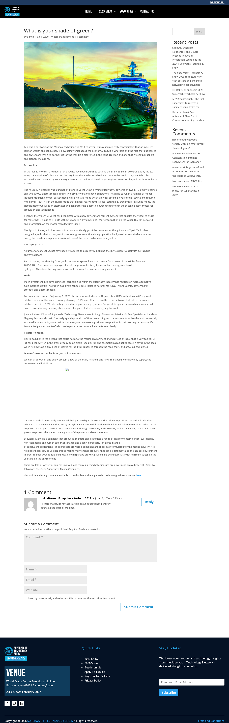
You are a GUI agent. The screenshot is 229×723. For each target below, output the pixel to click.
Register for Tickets (97, 676)
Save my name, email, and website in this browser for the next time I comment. (72, 598)
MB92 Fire (196, 181)
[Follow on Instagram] (14, 703)
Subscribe (169, 693)
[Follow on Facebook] (7, 703)
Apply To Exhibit (94, 672)
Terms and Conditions (210, 721)
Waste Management (62, 36)
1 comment (83, 36)
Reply (149, 502)
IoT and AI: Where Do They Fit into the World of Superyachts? (188, 171)
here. (139, 475)
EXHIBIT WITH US (217, 2)
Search (199, 31)
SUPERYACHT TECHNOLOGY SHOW (50, 721)
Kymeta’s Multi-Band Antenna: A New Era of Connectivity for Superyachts (188, 116)
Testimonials (92, 667)
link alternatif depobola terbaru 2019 (66, 498)
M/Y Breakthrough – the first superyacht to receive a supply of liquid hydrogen (188, 103)
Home (88, 11)
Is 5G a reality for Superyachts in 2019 (185, 190)
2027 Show (105, 11)
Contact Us (147, 11)
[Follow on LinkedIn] (21, 703)
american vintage (181, 167)
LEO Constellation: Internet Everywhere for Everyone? (186, 157)
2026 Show (126, 11)
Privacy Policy (92, 680)
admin (30, 36)
